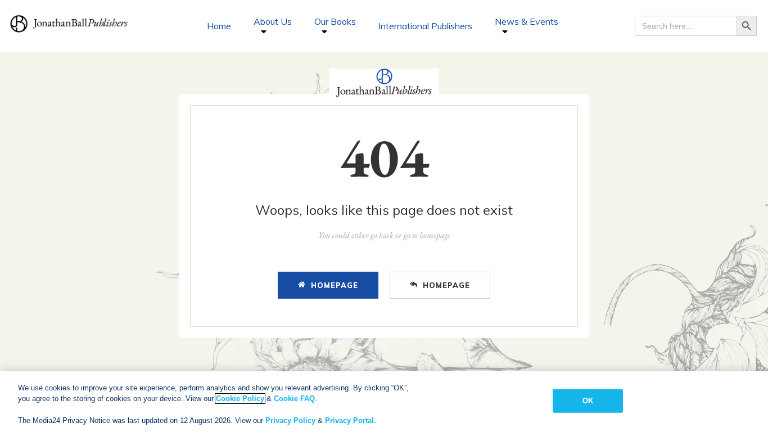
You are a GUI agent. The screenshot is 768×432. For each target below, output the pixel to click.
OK (587, 401)
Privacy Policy (290, 420)
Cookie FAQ (294, 398)
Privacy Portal (349, 420)
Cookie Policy (240, 398)
